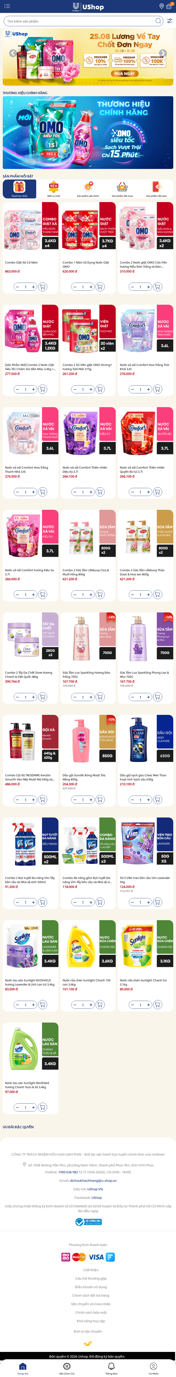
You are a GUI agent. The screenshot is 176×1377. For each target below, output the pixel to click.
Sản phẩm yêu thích (88, 195)
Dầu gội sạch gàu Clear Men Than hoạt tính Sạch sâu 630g (143, 777)
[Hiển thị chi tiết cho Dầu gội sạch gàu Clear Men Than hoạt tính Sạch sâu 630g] (145, 743)
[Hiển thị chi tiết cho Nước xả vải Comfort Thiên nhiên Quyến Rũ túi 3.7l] (145, 435)
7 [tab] (82, 83)
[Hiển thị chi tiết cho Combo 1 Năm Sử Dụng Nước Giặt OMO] (88, 230)
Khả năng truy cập (91, 1321)
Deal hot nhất (19, 195)
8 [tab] (86, 83)
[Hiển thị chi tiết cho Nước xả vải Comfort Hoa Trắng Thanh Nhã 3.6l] (30, 435)
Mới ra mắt (53, 195)
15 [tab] (112, 83)
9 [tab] (90, 83)
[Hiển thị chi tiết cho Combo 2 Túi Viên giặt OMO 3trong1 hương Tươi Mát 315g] (88, 333)
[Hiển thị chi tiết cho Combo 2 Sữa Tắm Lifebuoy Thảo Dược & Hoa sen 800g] (145, 538)
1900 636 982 (68, 1172)
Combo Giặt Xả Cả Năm (21, 262)
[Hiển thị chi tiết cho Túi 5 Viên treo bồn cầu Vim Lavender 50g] (145, 845)
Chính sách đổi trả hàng (90, 1295)
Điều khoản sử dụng (91, 1286)
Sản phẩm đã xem (156, 195)
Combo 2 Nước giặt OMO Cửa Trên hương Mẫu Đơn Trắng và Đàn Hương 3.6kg (143, 266)
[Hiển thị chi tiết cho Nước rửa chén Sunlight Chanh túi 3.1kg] (145, 948)
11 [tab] (97, 83)
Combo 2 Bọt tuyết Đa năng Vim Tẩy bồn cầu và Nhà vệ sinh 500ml (30, 880)
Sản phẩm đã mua (122, 195)
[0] (168, 6)
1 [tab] (60, 83)
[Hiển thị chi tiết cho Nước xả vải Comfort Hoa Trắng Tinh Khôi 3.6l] (145, 333)
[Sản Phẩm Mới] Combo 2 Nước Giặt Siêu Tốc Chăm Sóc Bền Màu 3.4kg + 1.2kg (29, 369)
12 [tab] (101, 83)
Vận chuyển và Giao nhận (91, 1304)
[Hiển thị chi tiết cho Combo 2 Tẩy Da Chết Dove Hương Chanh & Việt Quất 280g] (30, 640)
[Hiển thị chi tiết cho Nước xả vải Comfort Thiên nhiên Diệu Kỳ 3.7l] (88, 435)
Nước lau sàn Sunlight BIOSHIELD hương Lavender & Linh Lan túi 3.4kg (30, 982)
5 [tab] (75, 83)
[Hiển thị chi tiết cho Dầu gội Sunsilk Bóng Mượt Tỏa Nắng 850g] (88, 743)
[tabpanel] (88, 57)
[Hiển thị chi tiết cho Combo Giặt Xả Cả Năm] (30, 230)
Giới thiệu (91, 1269)
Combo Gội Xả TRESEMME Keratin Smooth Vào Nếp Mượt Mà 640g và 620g (28, 779)
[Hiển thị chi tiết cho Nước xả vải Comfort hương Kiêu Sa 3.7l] (30, 538)
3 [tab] (68, 83)
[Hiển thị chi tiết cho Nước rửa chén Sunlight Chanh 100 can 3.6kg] (88, 948)
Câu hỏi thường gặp (91, 1278)
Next (163, 53)
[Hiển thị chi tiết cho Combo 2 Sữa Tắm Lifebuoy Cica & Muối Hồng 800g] (88, 538)
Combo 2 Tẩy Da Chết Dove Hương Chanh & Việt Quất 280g (28, 674)
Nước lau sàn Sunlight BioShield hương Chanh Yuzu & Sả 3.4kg (27, 1085)
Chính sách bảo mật (91, 1312)
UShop (96, 1197)
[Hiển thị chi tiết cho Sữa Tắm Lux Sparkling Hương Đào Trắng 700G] (88, 640)
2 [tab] (64, 83)
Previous (13, 53)
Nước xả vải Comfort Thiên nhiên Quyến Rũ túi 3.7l (142, 469)
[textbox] (83, 21)
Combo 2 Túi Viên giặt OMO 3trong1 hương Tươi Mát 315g (87, 367)
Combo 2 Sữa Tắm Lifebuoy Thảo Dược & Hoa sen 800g (142, 572)
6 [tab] (79, 83)
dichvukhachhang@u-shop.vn (93, 1180)
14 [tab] (108, 83)
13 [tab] (104, 83)
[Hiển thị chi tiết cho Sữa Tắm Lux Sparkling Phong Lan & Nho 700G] (145, 640)
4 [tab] (84, 166)
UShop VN (95, 1189)
